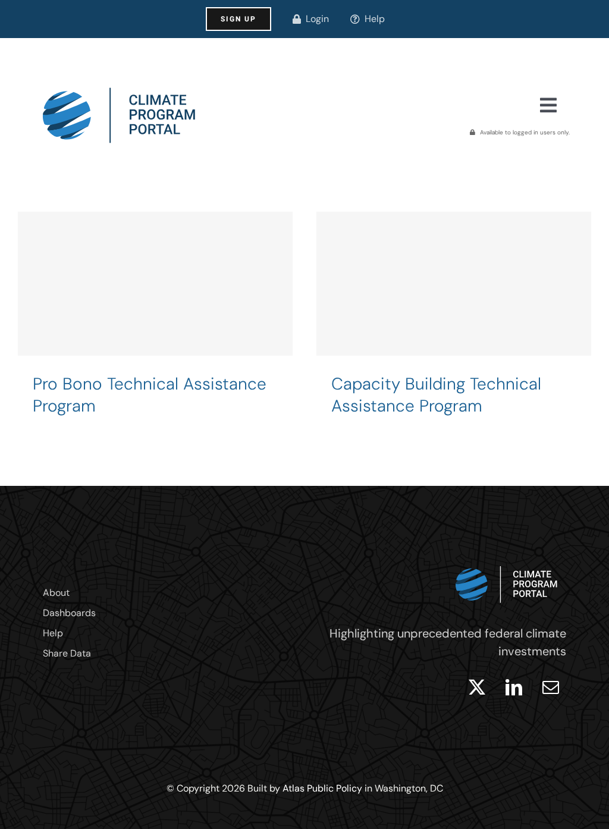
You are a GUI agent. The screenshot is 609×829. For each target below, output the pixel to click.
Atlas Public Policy (322, 788)
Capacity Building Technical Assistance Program (436, 395)
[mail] (550, 687)
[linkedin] (513, 687)
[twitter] (477, 687)
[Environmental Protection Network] (155, 325)
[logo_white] (506, 563)
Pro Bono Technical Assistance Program (149, 395)
